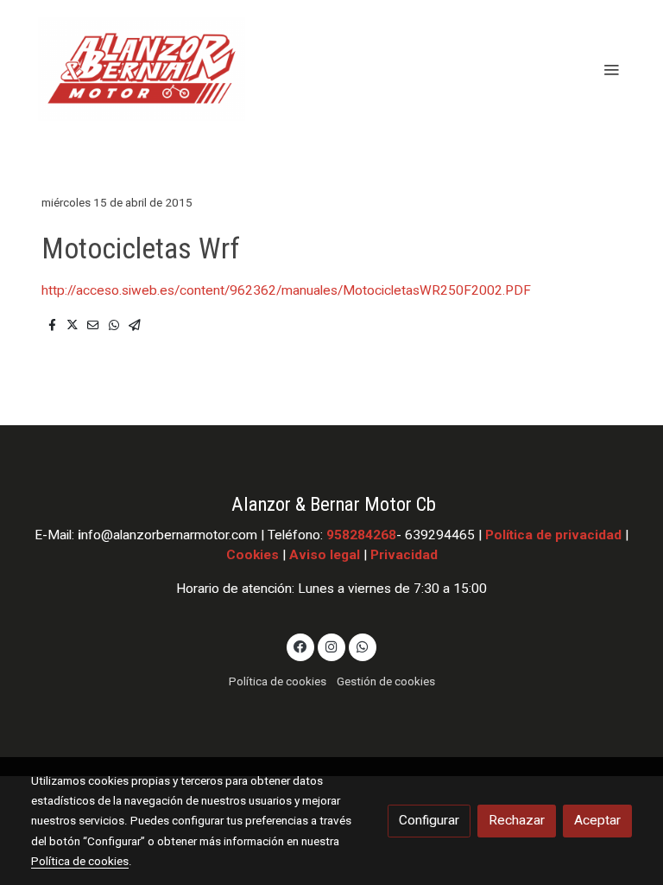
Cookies (252, 555)
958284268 (361, 535)
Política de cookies (277, 681)
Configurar (429, 820)
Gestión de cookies (386, 681)
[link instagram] (331, 646)
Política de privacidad (553, 535)
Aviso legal (324, 555)
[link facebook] (300, 646)
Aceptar (597, 820)
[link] (141, 69)
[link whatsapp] (363, 646)
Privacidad (404, 555)
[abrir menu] (611, 69)
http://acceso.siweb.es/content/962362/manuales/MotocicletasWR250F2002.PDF (286, 290)
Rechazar (517, 820)
